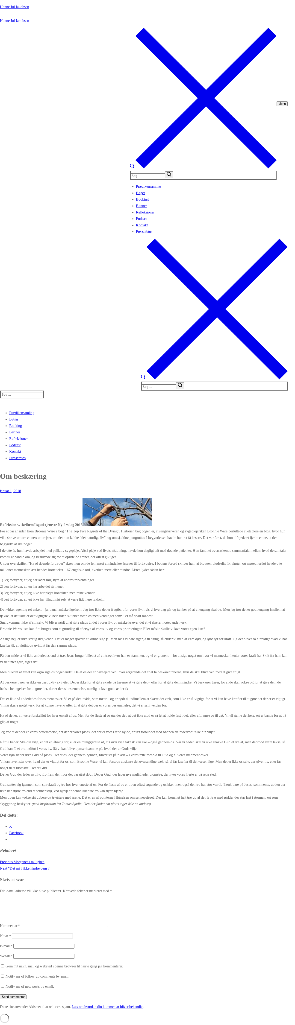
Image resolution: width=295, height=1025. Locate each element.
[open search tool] (203, 167)
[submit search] (169, 174)
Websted (6, 956)
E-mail (6, 946)
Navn (5, 936)
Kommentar (10, 926)
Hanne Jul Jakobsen (14, 7)
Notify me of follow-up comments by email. (37, 976)
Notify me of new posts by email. (30, 986)
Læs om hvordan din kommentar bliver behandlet (107, 1007)
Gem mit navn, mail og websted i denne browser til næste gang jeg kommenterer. (64, 966)
